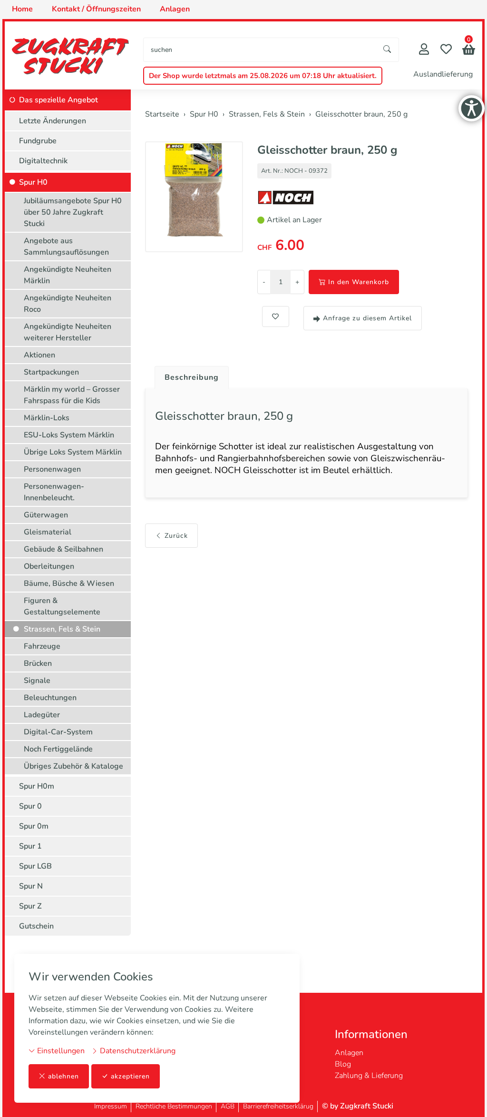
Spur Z (30, 906)
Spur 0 (30, 806)
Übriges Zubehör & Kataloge (73, 766)
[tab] (188, 375)
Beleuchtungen (50, 697)
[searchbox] (260, 50)
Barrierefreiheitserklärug (278, 1106)
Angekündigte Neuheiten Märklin (67, 275)
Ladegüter (42, 715)
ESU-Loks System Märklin (69, 435)
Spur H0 (33, 182)
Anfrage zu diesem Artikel (367, 318)
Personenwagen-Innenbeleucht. (54, 492)
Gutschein (36, 926)
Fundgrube (38, 141)
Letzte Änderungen (52, 121)
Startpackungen (51, 372)
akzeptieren (130, 1076)
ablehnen (63, 1076)
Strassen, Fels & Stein (62, 629)
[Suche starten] (387, 50)
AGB (227, 1106)
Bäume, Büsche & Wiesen (69, 583)
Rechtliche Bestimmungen (174, 1106)
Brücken (38, 663)
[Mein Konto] (424, 50)
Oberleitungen (49, 566)
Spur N (31, 886)
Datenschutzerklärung (136, 1051)
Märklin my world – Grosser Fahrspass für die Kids (72, 395)
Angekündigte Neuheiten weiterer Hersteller (67, 332)
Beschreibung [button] (192, 377)
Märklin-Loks (46, 418)
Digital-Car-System (58, 732)
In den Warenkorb (358, 282)
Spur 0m (34, 826)
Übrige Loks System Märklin (73, 452)
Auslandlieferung (443, 74)
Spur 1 (30, 846)
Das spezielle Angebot (58, 100)
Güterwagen (46, 515)
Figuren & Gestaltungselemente (62, 606)
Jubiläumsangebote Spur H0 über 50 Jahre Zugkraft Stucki (73, 212)
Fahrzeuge (42, 646)
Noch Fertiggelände (58, 749)
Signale (37, 680)
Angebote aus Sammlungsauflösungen (66, 246)
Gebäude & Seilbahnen (63, 549)
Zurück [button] (176, 535)
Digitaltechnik (43, 161)
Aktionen (39, 355)
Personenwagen (52, 469)
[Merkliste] (446, 50)
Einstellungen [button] (60, 1051)
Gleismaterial (47, 532)
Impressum (110, 1106)
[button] (468, 51)
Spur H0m (36, 786)
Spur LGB (35, 866)
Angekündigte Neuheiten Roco (67, 304)
